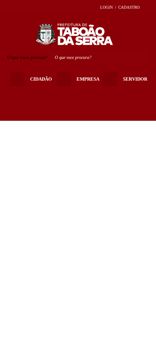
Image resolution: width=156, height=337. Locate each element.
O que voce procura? (27, 57)
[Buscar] (141, 57)
